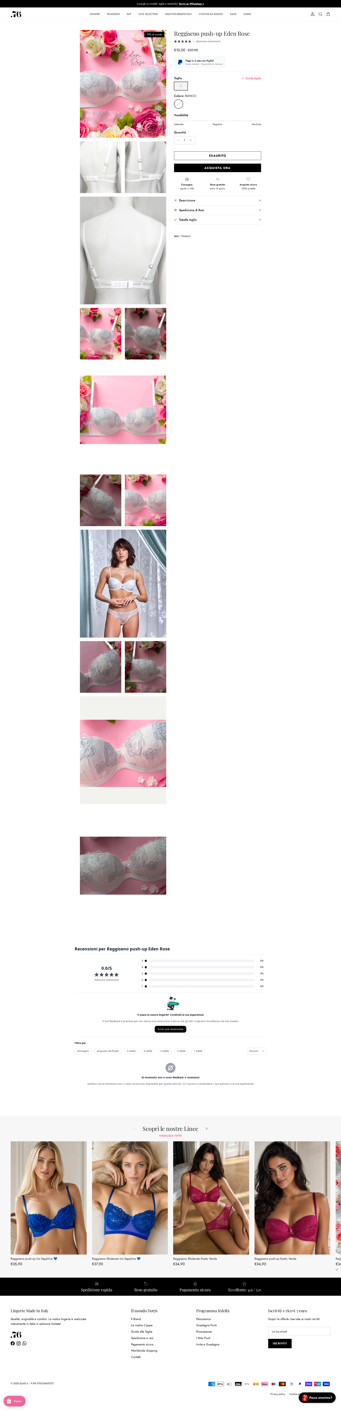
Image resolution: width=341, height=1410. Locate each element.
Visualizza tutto (170, 1135)
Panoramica (203, 1319)
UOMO (247, 14)
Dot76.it (24, 1383)
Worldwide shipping (144, 1350)
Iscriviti (280, 1343)
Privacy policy (277, 1394)
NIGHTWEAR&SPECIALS (178, 14)
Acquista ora (217, 168)
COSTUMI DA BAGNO (211, 14)
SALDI (233, 14)
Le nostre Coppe (142, 1325)
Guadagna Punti (206, 1325)
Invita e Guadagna (207, 1344)
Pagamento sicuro (142, 1344)
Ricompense (204, 1331)
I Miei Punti (203, 1338)
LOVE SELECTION (148, 14)
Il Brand (136, 1319)
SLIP (129, 14)
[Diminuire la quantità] (177, 140)
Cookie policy (296, 1394)
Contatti (136, 1357)
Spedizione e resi (142, 1338)
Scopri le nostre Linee (170, 1128)
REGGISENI (113, 14)
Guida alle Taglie (141, 1331)
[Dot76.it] (16, 14)
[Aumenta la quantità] (191, 140)
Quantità (180, 132)
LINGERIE (95, 14)
